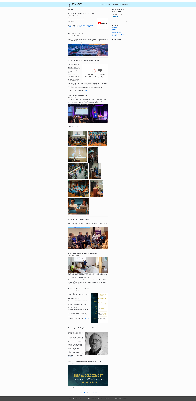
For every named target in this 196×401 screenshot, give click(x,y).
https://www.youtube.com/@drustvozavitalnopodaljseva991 (79, 22)
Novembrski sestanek (75, 34)
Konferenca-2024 (74, 295)
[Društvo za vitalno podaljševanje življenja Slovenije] (75, 5)
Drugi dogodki (115, 4)
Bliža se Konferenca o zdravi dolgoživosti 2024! (84, 361)
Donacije (80, 1)
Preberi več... (86, 90)
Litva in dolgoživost (116, 29)
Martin (70, 15)
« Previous (81, 392)
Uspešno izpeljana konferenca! (78, 219)
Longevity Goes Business (117, 32)
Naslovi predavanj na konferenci (79, 289)
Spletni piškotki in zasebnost (120, 398)
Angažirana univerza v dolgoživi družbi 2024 (83, 60)
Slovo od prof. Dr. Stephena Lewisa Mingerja (83, 328)
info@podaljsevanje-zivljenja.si (75, 398)
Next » (96, 392)
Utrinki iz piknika (115, 30)
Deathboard (114, 27)
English (126, 1)
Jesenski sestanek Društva (77, 95)
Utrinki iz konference (75, 127)
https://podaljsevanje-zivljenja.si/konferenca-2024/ (85, 387)
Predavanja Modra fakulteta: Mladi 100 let (82, 253)
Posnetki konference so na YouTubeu (81, 13)
